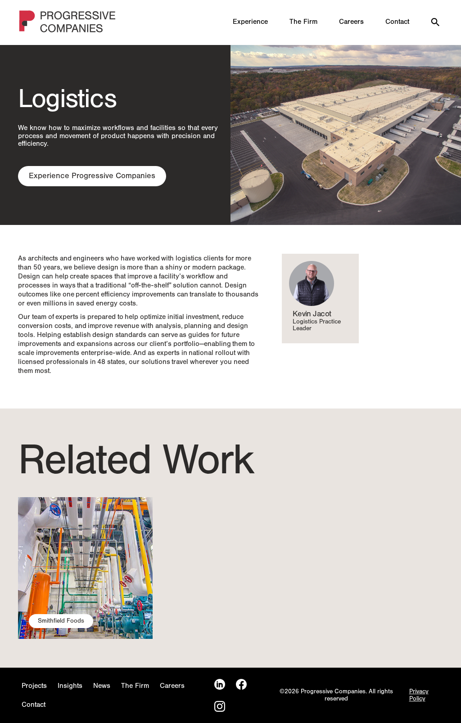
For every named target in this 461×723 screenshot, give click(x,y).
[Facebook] (241, 684)
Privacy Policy (419, 695)
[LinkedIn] (219, 684)
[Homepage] (68, 22)
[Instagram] (219, 706)
